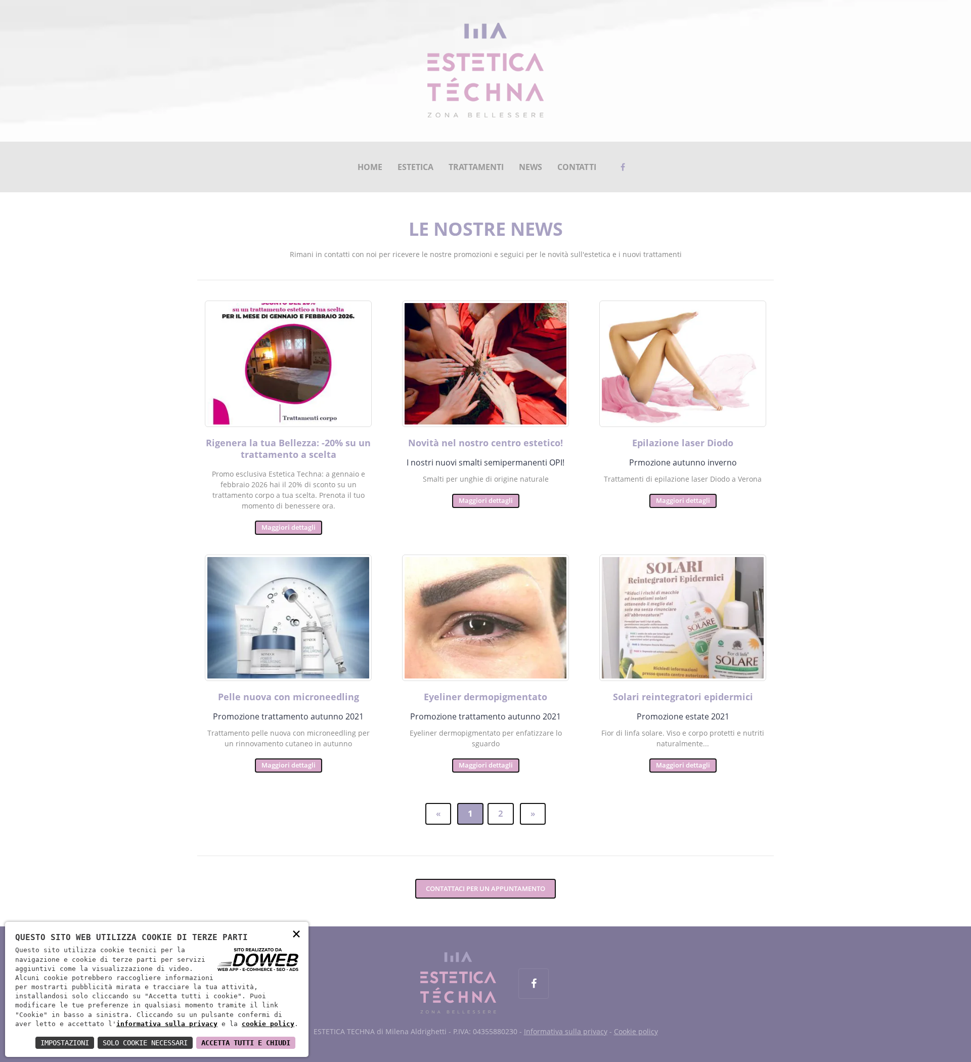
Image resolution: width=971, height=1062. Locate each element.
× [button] (296, 933)
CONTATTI (576, 167)
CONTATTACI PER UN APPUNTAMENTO (485, 888)
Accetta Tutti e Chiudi (245, 1043)
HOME (370, 167)
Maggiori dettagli (288, 527)
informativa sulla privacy (166, 1024)
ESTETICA (415, 167)
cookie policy (268, 1024)
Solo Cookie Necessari (145, 1043)
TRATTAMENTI (476, 167)
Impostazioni (64, 1043)
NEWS (530, 167)
